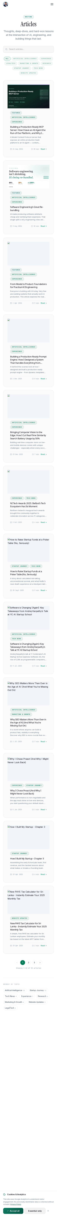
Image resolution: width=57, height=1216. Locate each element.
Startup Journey (21, 68)
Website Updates (28, 73)
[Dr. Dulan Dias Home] (5, 4)
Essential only (35, 1211)
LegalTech (10, 63)
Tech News (38, 68)
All (7, 59)
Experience (46, 59)
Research (47, 63)
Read (43, 149)
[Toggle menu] (52, 4)
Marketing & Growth (29, 63)
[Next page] (40, 962)
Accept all (14, 1211)
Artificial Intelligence (25, 59)
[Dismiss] (48, 1210)
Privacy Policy (15, 1204)
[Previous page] (17, 962)
